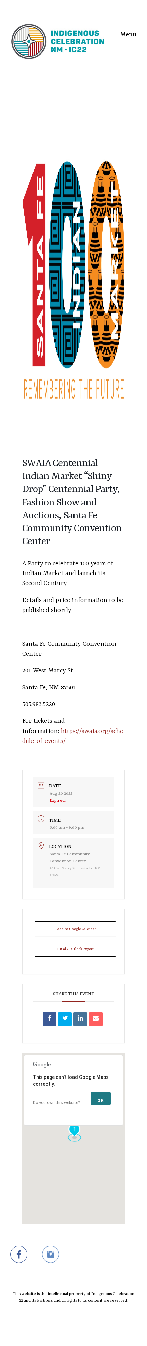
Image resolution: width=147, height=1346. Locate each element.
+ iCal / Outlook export (75, 949)
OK (100, 1100)
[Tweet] (65, 1019)
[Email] (96, 1019)
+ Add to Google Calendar (75, 929)
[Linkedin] (80, 1019)
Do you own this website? (56, 1102)
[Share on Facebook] (49, 1019)
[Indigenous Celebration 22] (57, 32)
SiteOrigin (69, 1333)
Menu (128, 35)
